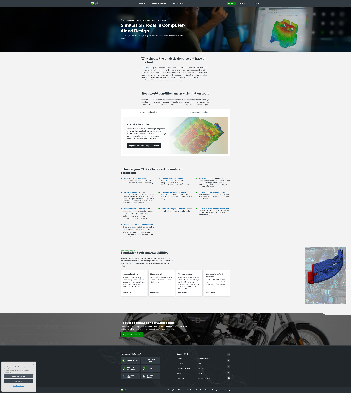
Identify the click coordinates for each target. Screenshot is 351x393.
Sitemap (214, 390)
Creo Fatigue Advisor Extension (136, 178)
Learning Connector (183, 368)
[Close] (33, 364)
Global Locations (204, 378)
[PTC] (124, 390)
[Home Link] (121, 21)
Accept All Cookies (18, 376)
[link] (144, 146)
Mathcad (202, 178)
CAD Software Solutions (131, 20)
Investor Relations (204, 358)
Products (180, 363)
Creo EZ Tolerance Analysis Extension (214, 208)
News (200, 363)
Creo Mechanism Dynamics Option (213, 192)
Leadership (180, 378)
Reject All (18, 381)
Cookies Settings (224, 390)
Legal (186, 390)
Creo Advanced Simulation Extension (138, 225)
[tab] (148, 113)
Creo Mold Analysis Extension (173, 209)
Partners (201, 368)
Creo (147, 68)
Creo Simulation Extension (134, 209)
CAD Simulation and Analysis (147, 20)
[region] (18, 377)
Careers (179, 373)
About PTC (180, 358)
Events (200, 373)
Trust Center (194, 390)
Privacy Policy (204, 390)
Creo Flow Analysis (130, 192)
